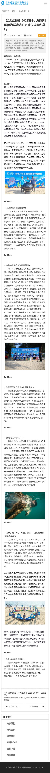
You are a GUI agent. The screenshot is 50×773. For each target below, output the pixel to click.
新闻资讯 (11, 729)
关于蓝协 (11, 723)
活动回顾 (23, 11)
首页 (14, 11)
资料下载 (11, 748)
